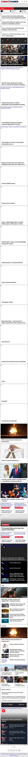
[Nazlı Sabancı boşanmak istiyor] (7, 679)
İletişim (7, 753)
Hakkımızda (3, 753)
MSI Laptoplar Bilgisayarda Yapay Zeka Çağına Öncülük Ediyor (12, 693)
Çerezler (18, 753)
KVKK (22, 753)
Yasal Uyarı (16, 755)
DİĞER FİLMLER (21, 704)
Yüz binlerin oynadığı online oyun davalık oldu (12, 700)
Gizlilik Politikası (13, 753)
